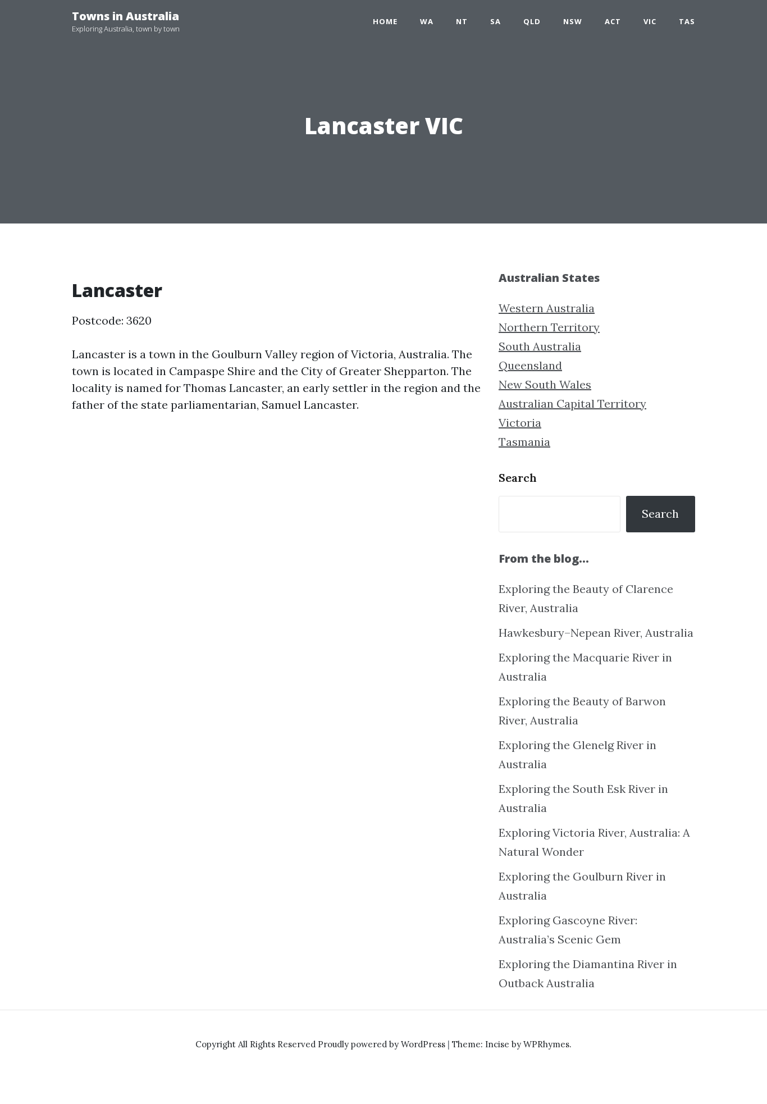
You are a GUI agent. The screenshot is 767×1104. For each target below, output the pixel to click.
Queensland (530, 365)
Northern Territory (549, 327)
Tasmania (524, 442)
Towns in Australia (125, 16)
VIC (649, 21)
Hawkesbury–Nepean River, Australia (596, 633)
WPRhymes (546, 1044)
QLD (532, 21)
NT (462, 21)
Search (518, 478)
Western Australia (547, 308)
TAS (687, 21)
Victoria (520, 423)
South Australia (540, 346)
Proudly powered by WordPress (383, 1044)
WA (426, 21)
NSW (572, 21)
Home (385, 21)
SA (495, 21)
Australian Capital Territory (572, 403)
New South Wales (545, 384)
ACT (613, 21)
